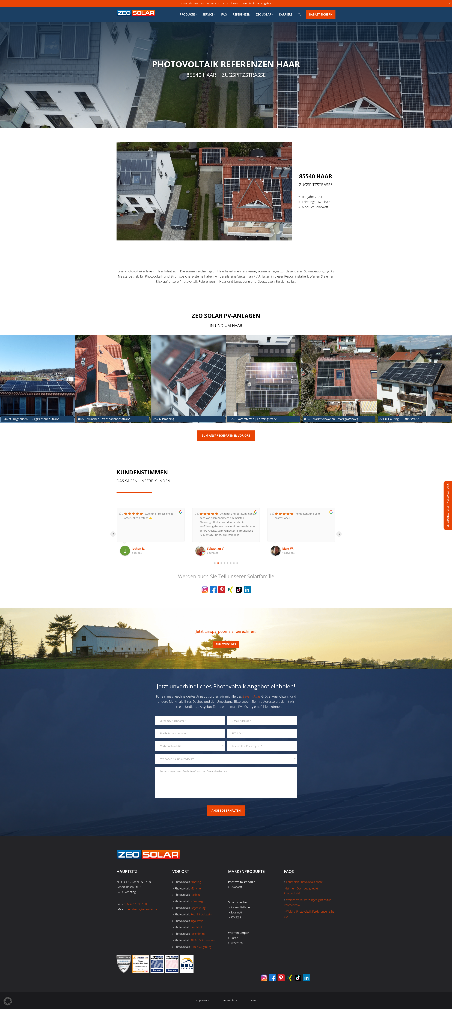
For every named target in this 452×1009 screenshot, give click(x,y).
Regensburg (198, 908)
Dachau (195, 895)
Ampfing (196, 882)
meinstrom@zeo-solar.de (141, 909)
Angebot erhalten (226, 810)
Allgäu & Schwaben (203, 940)
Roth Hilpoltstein (201, 914)
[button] (8, 1001)
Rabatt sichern (321, 14)
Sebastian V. (140, 548)
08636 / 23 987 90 (135, 904)
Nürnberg (197, 901)
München (196, 888)
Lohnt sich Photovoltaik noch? (304, 882)
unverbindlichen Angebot (256, 3)
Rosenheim (198, 934)
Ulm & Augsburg (201, 947)
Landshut (196, 927)
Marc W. (212, 548)
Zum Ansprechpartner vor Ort (226, 435)
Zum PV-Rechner (226, 644)
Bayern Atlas (251, 696)
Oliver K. (288, 548)
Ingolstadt (197, 921)
